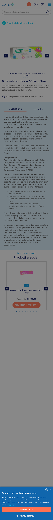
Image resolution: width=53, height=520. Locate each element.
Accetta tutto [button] (26, 509)
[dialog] (26, 260)
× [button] (50, 490)
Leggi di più (11, 505)
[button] (26, 516)
